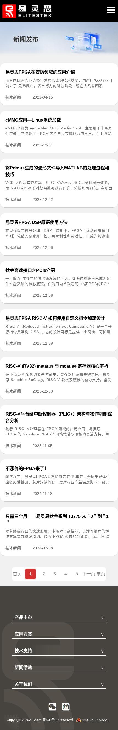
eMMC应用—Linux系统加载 (33, 120)
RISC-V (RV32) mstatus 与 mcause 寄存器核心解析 (56, 366)
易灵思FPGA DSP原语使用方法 (36, 222)
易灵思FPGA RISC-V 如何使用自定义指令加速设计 (55, 318)
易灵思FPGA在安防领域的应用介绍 (40, 72)
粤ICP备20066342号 (58, 720)
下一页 (88, 574)
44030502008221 (95, 720)
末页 (100, 574)
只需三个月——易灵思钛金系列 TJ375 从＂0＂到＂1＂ (57, 519)
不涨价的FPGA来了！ (27, 468)
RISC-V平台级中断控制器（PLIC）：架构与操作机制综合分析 (58, 417)
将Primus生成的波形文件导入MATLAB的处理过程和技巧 (57, 171)
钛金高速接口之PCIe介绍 (30, 270)
